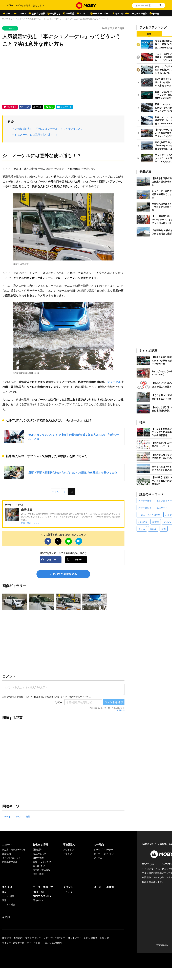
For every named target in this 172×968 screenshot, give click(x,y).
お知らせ (104, 937)
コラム (18, 816)
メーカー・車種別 (138, 13)
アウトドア (68, 849)
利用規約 (120, 710)
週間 (149, 34)
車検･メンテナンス (42, 862)
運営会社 (6, 937)
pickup (7, 816)
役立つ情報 (38, 874)
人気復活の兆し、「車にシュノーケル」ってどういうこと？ (49, 128)
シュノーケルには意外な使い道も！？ (36, 134)
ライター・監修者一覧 (13, 943)
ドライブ (67, 854)
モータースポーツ (102, 13)
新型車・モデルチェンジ (14, 849)
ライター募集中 (34, 943)
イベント (119, 13)
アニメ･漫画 (8, 896)
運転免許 (37, 849)
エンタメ (83, 13)
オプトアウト (74, 937)
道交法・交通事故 (41, 870)
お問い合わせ (90, 937)
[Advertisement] (63, 76)
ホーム (9, 13)
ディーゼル (114, 381)
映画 (4, 892)
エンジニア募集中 (53, 943)
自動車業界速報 (9, 862)
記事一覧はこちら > (30, 523)
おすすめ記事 (145, 508)
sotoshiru (142, 522)
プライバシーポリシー (54, 937)
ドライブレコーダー (103, 849)
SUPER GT (38, 892)
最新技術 (6, 854)
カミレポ (67, 892)
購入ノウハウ (39, 854)
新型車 (155, 522)
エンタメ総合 (8, 904)
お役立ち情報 (38, 13)
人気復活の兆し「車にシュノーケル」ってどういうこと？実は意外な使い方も (63, 19)
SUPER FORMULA (42, 896)
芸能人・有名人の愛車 (149, 515)
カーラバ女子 (145, 501)
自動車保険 (38, 858)
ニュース (22, 13)
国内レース (38, 900)
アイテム (98, 858)
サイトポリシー (33, 937)
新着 (28, 816)
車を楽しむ (55, 13)
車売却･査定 (39, 866)
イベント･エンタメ (11, 858)
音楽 (4, 900)
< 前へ (55, 491)
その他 (155, 13)
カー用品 (70, 13)
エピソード (162, 508)
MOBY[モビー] (8, 19)
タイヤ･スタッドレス (104, 854)
